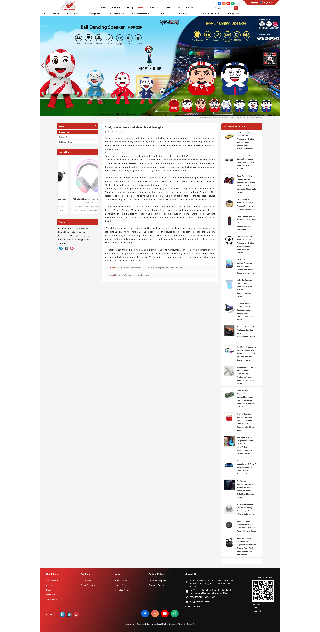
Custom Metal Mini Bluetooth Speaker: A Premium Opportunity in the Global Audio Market (246, 204)
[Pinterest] (72, 248)
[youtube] (228, 3)
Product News (220, 118)
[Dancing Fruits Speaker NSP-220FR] (160, 65)
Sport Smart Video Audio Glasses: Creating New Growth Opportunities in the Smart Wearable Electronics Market (246, 353)
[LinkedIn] (61, 248)
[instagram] (224, 3)
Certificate (50, 585)
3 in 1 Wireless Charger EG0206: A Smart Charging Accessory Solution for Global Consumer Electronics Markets (246, 312)
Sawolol (196, 606)
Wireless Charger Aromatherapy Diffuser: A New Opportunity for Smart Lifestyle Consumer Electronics (246, 467)
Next (97, 180)
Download (50, 595)
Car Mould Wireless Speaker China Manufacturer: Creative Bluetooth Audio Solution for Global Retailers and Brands (245, 141)
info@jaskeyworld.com (200, 602)
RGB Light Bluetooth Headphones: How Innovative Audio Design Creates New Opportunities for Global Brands (73, 199)
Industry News (65, 137)
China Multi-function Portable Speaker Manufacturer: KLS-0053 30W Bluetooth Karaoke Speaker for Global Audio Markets (246, 184)
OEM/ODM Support (157, 580)
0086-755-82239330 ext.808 (202, 597)
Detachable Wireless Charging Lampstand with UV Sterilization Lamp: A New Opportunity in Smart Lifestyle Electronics (245, 445)
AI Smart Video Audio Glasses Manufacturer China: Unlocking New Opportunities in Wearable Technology (245, 162)
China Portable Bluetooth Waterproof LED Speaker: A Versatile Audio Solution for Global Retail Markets (246, 222)
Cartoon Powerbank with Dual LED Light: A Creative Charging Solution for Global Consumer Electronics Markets (246, 375)
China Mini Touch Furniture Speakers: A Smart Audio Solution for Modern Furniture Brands (246, 526)
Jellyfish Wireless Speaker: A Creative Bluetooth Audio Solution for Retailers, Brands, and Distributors (246, 266)
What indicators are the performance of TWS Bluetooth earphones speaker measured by (150, 268)
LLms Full (256, 611)
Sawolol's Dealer (156, 585)
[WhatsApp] (233, 3)
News (211, 118)
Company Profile (53, 580)
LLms (254, 608)
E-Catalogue (86, 580)
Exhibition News (65, 142)
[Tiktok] (66, 248)
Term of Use (51, 599)
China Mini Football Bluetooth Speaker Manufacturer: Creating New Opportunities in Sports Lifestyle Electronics (245, 245)
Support (49, 590)
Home (204, 118)
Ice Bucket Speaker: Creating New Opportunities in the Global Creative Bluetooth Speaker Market (244, 288)
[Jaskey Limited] (69, 5)
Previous (58, 180)
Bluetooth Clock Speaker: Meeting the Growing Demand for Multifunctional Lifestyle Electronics (246, 333)
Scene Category (88, 585)
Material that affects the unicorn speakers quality (132, 275)
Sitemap (256, 604)
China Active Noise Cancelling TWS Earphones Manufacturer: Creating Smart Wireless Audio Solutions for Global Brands (246, 546)
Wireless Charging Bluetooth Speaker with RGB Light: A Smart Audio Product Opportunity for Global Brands (246, 422)
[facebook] (220, 3)
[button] (146, 112)
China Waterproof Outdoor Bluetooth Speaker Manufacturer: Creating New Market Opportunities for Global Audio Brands (246, 399)
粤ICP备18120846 (186, 624)
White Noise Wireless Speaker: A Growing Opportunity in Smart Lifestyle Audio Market (245, 509)
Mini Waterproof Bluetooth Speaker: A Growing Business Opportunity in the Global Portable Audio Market (245, 489)
